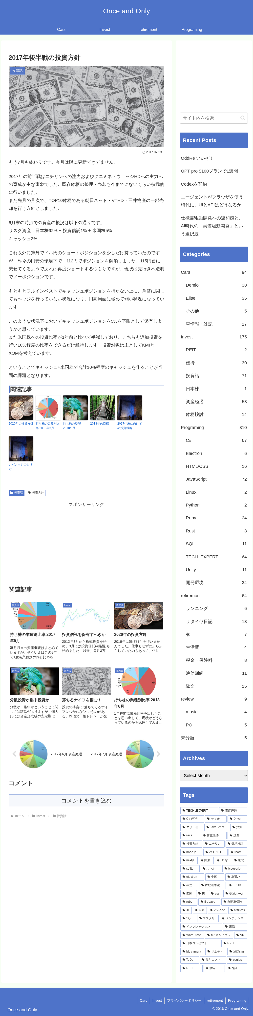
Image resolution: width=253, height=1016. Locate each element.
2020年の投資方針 (21, 423)
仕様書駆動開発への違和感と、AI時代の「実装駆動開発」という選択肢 (212, 225)
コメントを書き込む (86, 801)
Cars (143, 1000)
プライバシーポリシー (184, 1000)
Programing (237, 1000)
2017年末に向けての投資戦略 (129, 426)
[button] (242, 118)
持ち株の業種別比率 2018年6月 (48, 426)
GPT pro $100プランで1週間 (209, 171)
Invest (157, 1000)
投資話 (18, 492)
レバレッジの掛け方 (20, 467)
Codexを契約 (194, 184)
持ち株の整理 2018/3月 (72, 426)
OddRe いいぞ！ (197, 158)
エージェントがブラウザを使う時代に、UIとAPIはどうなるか (212, 201)
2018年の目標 (99, 423)
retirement (215, 1000)
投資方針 (38, 492)
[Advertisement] (86, 543)
